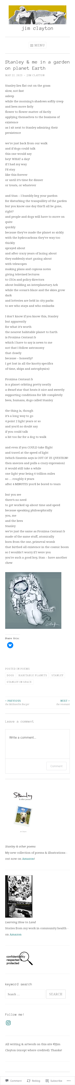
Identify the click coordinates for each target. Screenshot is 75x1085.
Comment (56, 766)
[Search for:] (25, 994)
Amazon (28, 859)
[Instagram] (8, 1023)
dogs (10, 675)
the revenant (63, 702)
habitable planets (32, 675)
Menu (39, 45)
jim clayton (37, 28)
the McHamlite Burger (17, 702)
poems (25, 668)
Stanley (57, 675)
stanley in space (19, 682)
